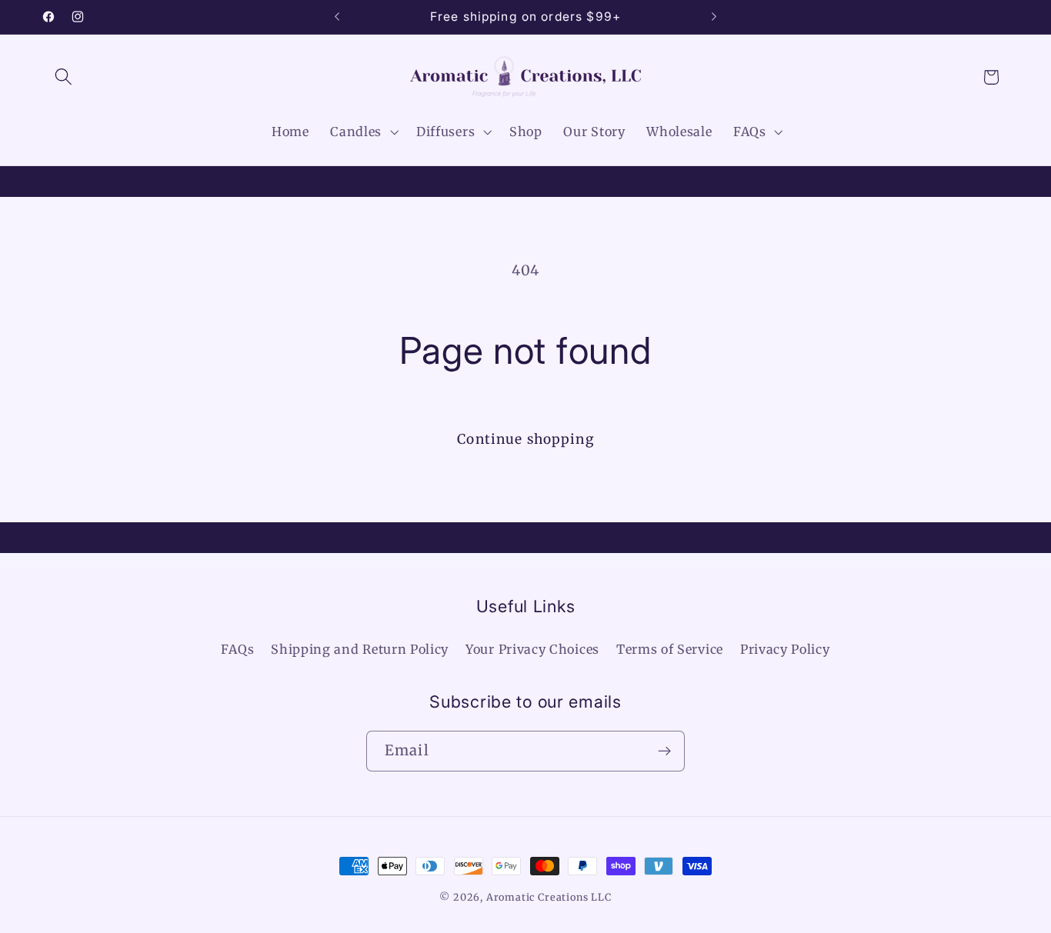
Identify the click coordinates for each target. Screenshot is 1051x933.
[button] (64, 77)
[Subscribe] (664, 751)
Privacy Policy (785, 649)
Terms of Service (669, 649)
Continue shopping (525, 439)
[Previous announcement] (337, 17)
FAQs (237, 649)
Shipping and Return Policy (360, 649)
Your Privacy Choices (532, 649)
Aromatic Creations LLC (549, 897)
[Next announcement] (714, 17)
